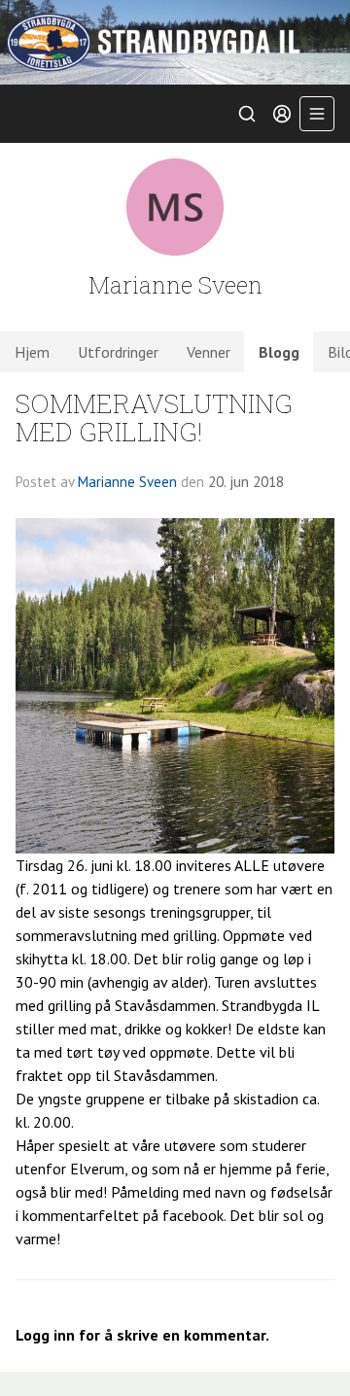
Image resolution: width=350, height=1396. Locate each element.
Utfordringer (118, 352)
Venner (208, 352)
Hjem (32, 352)
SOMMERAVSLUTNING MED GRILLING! (154, 417)
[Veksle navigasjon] (316, 113)
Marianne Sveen (127, 481)
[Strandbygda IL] (175, 42)
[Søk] (246, 113)
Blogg (279, 352)
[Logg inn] (281, 113)
